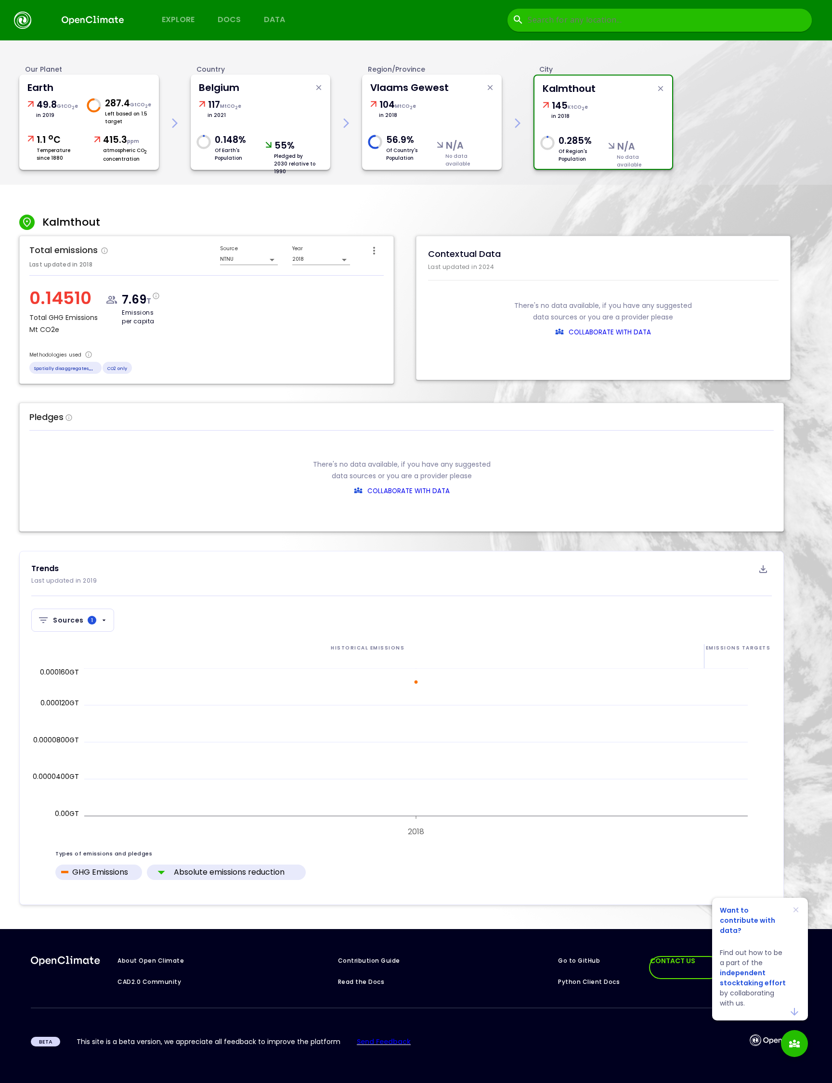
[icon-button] (374, 250)
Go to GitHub (579, 960)
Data (274, 19)
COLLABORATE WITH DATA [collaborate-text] (408, 491)
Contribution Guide (369, 960)
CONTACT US (672, 961)
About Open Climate (150, 960)
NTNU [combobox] (227, 259)
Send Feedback (384, 1041)
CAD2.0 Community (149, 982)
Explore (178, 19)
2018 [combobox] (298, 259)
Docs (229, 19)
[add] (794, 1043)
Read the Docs (361, 982)
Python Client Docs (589, 982)
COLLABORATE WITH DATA (610, 332)
